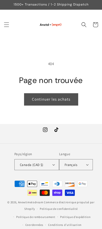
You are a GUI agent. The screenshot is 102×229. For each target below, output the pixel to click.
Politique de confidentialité (59, 209)
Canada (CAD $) (31, 165)
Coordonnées (34, 225)
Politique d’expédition (75, 217)
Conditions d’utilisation (65, 225)
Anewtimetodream (30, 202)
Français (71, 165)
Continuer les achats (51, 99)
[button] (6, 24)
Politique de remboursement (35, 217)
